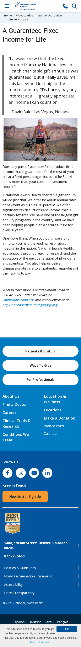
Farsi (48, 622)
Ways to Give (24, 15)
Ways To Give (41, 365)
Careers (9, 412)
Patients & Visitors (40, 351)
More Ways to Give (49, 15)
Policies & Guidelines (20, 568)
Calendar (51, 433)
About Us (10, 396)
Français (61, 622)
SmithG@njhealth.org (17, 300)
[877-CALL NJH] (65, 6)
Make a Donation (59, 418)
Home (8, 15)
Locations (52, 409)
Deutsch (34, 622)
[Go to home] (36, 6)
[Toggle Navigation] (6, 6)
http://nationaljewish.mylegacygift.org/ (30, 305)
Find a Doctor (14, 404)
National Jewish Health (28, 603)
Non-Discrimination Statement (28, 576)
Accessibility (13, 584)
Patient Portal (54, 426)
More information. (40, 642)
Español (19, 622)
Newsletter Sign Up (25, 496)
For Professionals (40, 379)
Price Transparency (19, 593)
